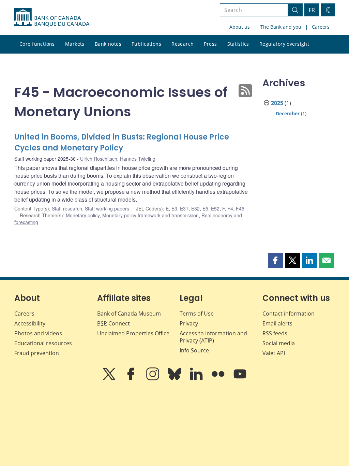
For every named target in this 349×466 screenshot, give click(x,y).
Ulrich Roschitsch (98, 158)
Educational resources (43, 343)
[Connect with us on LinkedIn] (197, 378)
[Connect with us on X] (110, 378)
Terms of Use (197, 313)
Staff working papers (107, 208)
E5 (205, 208)
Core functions (37, 44)
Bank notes (108, 44)
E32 (195, 208)
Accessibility (29, 323)
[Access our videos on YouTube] (240, 378)
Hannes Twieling (137, 158)
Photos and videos (38, 333)
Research (182, 44)
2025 (277, 103)
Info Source (194, 350)
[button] (275, 260)
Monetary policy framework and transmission (150, 215)
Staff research (67, 208)
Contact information (288, 313)
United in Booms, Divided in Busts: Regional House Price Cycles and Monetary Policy (121, 142)
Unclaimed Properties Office (133, 333)
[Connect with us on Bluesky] (175, 378)
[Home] (51, 17)
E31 (184, 208)
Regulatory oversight (284, 44)
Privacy (189, 323)
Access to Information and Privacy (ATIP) (213, 337)
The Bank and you (280, 27)
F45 (240, 208)
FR (312, 10)
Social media (278, 343)
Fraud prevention (36, 353)
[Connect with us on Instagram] (153, 378)
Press (210, 44)
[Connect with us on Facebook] (131, 378)
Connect (113, 323)
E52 (215, 208)
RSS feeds (274, 333)
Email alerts (277, 323)
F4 (230, 208)
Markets (75, 44)
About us (239, 27)
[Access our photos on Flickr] (219, 378)
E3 (174, 208)
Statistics (238, 44)
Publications (146, 44)
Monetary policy (83, 215)
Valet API (273, 353)
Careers (321, 27)
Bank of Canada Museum (129, 313)
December (288, 113)
